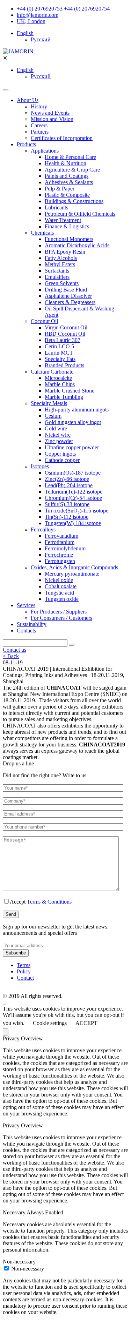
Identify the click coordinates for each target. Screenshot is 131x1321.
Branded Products (64, 365)
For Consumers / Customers (61, 618)
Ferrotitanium (59, 542)
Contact (25, 978)
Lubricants (56, 207)
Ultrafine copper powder (72, 447)
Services (26, 605)
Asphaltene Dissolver (68, 296)
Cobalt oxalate (61, 586)
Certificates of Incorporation (62, 138)
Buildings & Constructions (74, 201)
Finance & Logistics (67, 226)
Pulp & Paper (59, 189)
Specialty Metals (49, 403)
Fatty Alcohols (61, 258)
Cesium (53, 416)
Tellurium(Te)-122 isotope (73, 492)
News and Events (50, 113)
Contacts (26, 630)
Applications (45, 151)
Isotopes (40, 466)
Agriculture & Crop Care (72, 170)
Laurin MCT (59, 353)
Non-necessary (27, 1269)
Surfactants (57, 271)
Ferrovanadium (61, 536)
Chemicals (42, 233)
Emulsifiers (57, 277)
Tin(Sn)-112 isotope (66, 517)
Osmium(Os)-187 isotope (73, 473)
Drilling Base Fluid (66, 290)
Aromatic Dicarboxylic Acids (77, 245)
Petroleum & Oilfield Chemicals (80, 214)
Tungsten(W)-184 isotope (73, 523)
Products (26, 144)
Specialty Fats (60, 359)
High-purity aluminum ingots (77, 410)
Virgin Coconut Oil (66, 327)
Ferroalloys (43, 529)
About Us (27, 100)
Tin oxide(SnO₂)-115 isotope (76, 511)
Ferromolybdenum (65, 548)
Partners (40, 132)
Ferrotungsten (60, 561)
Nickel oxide (59, 580)
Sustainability (31, 624)
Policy (24, 971)
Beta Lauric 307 (62, 340)
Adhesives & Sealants (69, 182)
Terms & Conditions (49, 902)
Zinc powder (59, 441)
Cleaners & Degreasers (70, 302)
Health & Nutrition (65, 163)
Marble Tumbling (64, 397)
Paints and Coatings (66, 176)
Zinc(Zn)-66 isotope (67, 479)
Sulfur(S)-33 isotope (67, 504)
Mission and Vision (52, 119)
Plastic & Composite (67, 195)
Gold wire (56, 428)
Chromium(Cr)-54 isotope (73, 498)
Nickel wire (58, 435)
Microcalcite (58, 378)
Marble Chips (60, 384)
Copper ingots (60, 454)
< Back (11, 656)
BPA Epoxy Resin (65, 252)
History (39, 106)
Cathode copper (62, 460)
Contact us (14, 650)
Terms (23, 965)
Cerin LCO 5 (59, 346)
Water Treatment (63, 220)
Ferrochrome (59, 555)
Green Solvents (62, 283)
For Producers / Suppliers (59, 612)
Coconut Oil (44, 321)
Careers (39, 125)
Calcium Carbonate (52, 372)
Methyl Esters (60, 264)
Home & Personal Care (70, 157)
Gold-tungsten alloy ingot (73, 422)
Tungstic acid (59, 593)
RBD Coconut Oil (65, 334)
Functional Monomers (69, 239)
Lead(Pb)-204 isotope (69, 485)
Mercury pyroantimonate (72, 574)
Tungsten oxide (62, 599)
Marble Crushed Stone (69, 391)
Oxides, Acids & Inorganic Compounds (74, 567)
